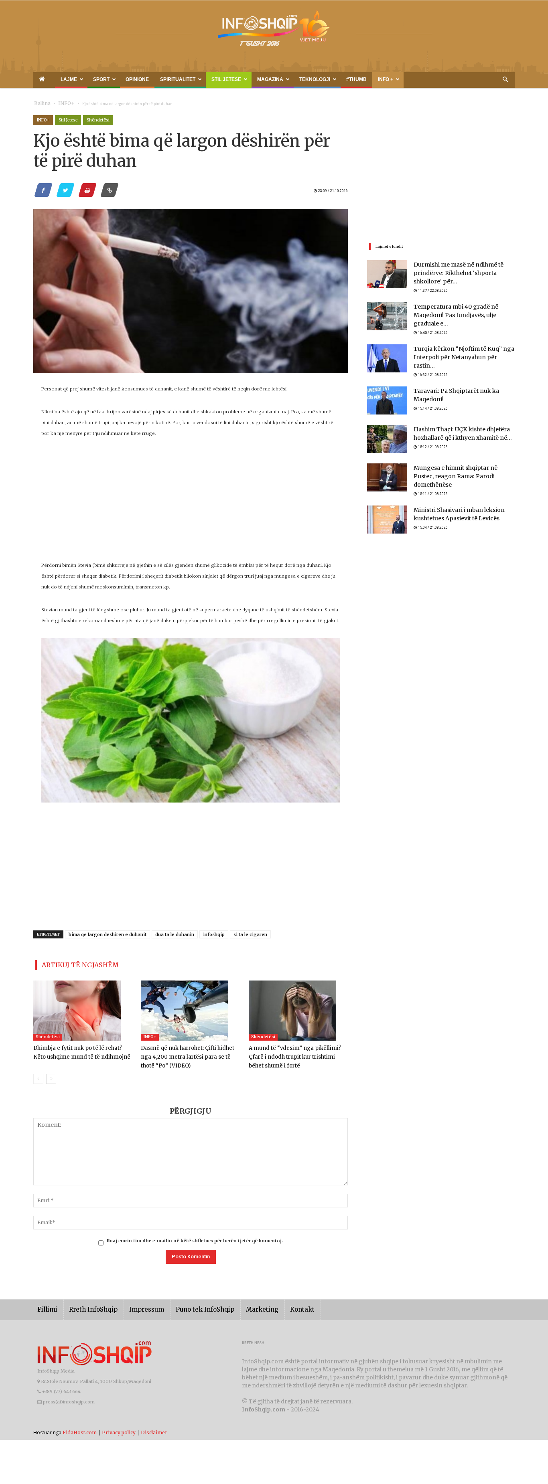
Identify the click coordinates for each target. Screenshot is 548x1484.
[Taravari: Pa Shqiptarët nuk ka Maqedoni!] (387, 394)
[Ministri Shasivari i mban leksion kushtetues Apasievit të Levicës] (387, 510)
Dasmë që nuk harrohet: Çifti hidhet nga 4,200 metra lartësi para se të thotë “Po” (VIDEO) (189, 1053)
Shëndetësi (98, 120)
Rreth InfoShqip (87, 1306)
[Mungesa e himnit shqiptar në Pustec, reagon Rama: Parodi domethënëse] (387, 471)
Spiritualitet (137, 79)
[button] (505, 79)
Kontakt (275, 1306)
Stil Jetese (176, 79)
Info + (297, 79)
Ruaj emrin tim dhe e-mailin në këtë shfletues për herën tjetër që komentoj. (195, 1237)
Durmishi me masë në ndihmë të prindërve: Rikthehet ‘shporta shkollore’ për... (462, 273)
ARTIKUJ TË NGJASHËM (71, 963)
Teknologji (246, 79)
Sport (81, 79)
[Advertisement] (190, 504)
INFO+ (61, 103)
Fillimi (46, 1306)
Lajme (56, 79)
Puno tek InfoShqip (187, 1306)
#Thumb (277, 79)
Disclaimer (154, 1429)
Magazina (211, 79)
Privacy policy (119, 1429)
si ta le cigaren (250, 934)
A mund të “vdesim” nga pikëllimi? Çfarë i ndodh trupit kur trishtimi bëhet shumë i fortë (298, 1053)
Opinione (108, 79)
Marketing (239, 1306)
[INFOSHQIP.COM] (274, 31)
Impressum (135, 1306)
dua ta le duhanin (174, 934)
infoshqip (214, 934)
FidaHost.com (80, 1429)
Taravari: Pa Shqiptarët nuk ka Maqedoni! (463, 385)
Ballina (40, 103)
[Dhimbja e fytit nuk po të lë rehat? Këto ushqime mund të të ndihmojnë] (82, 1007)
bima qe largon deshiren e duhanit (107, 934)
